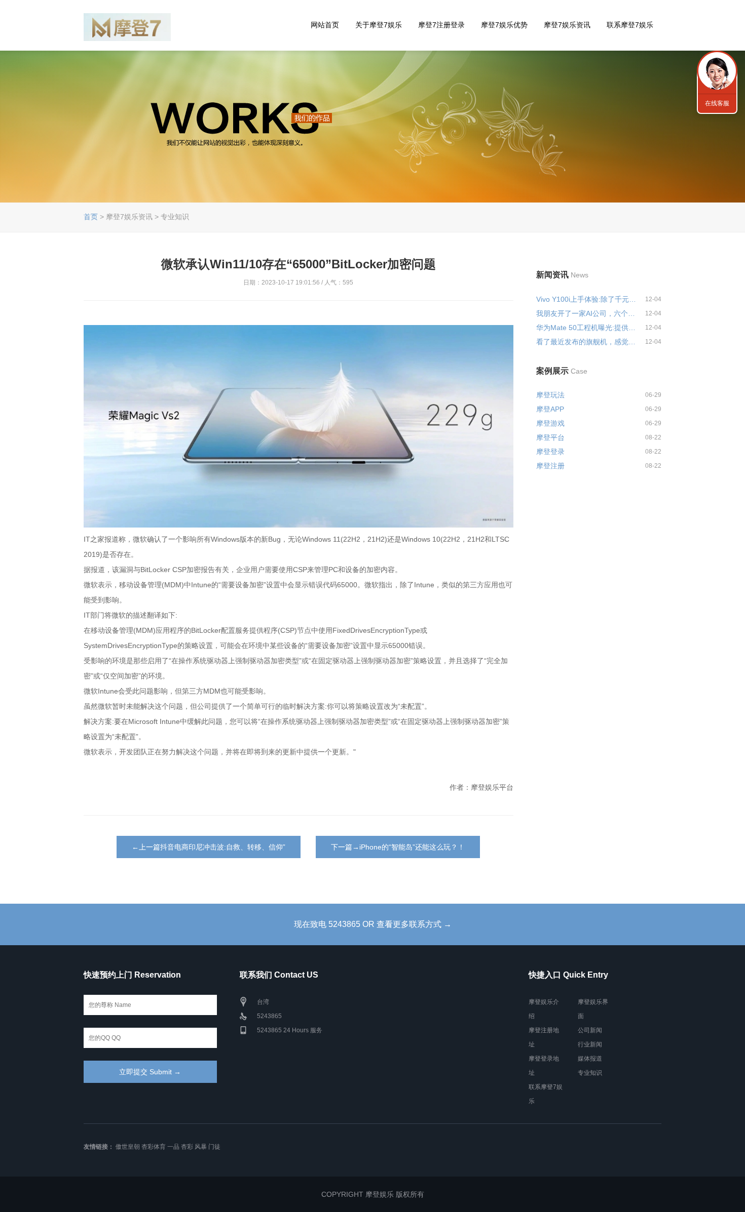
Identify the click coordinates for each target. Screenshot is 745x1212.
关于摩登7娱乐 (378, 25)
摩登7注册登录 (441, 25)
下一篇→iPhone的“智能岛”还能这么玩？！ (398, 847)
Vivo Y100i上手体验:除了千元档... (586, 299)
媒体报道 (590, 1058)
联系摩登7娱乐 (630, 25)
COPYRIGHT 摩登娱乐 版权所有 (372, 1194)
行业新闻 (590, 1044)
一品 (173, 1146)
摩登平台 (550, 437)
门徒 (214, 1146)
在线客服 (717, 103)
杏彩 (187, 1146)
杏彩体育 (153, 1146)
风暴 (201, 1146)
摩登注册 (550, 466)
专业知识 (590, 1072)
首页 (91, 217)
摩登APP (550, 409)
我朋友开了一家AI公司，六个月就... (586, 313)
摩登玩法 (550, 395)
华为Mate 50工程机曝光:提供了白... (586, 328)
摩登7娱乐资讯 (567, 25)
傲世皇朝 (128, 1146)
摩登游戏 (550, 423)
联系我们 (717, 71)
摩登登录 (550, 452)
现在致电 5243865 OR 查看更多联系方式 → (373, 924)
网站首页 (325, 25)
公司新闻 (590, 1030)
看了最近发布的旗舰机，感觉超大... (586, 342)
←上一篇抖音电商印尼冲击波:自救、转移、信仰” (208, 847)
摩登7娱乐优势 (504, 25)
